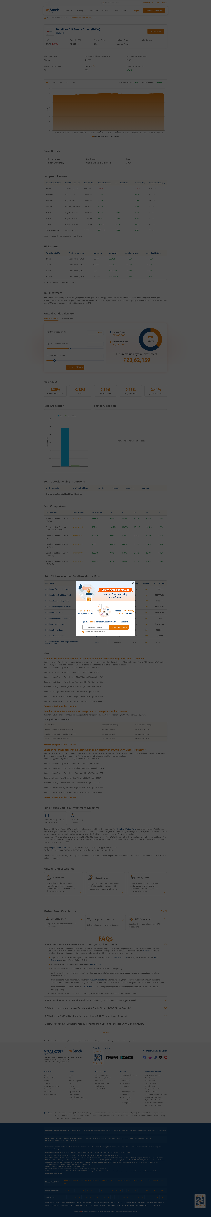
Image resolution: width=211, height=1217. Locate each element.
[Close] (133, 583)
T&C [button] (104, 632)
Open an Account (119, 627)
